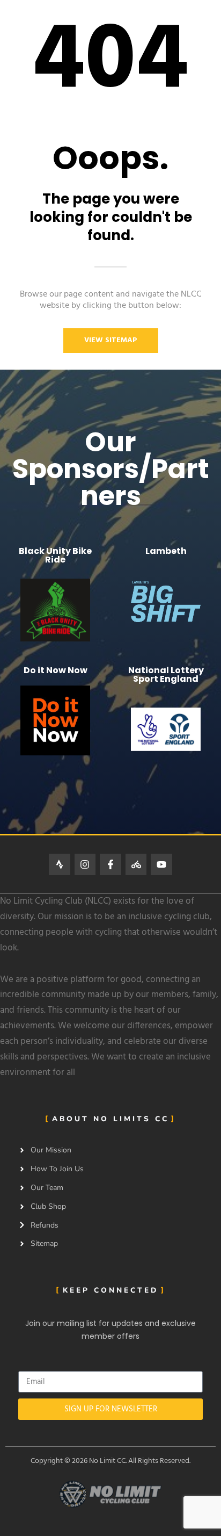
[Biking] (136, 864)
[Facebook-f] (110, 864)
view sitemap (110, 340)
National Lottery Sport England (166, 674)
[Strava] (59, 864)
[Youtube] (161, 864)
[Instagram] (85, 864)
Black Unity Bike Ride (55, 555)
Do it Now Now (55, 670)
